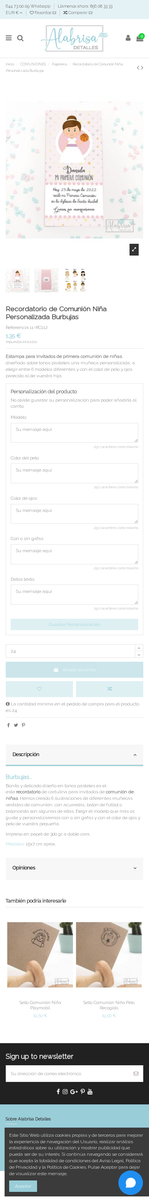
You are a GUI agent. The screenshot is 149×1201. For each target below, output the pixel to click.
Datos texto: (23, 579)
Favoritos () (45, 12)
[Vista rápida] (49, 994)
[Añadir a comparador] (109, 689)
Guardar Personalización (74, 624)
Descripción (26, 754)
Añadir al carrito (79, 669)
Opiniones (24, 868)
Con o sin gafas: (27, 538)
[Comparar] (40, 994)
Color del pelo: (25, 458)
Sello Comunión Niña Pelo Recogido (108, 1005)
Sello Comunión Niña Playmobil (40, 1005)
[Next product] (142, 67)
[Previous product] (139, 67)
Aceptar (23, 1186)
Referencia (17, 327)
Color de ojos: (24, 498)
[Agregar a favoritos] (39, 689)
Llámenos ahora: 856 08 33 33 (85, 6)
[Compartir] (8, 725)
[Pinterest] (23, 725)
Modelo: (19, 417)
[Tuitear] (16, 725)
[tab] (74, 756)
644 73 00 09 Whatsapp (29, 6)
